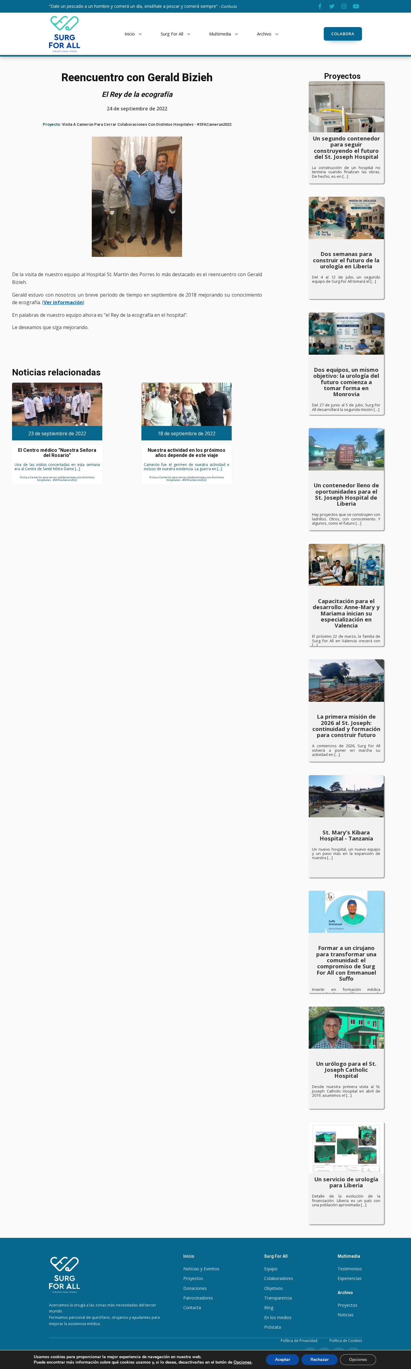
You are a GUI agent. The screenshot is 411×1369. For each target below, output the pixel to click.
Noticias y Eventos (201, 1269)
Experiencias (350, 1278)
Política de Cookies (345, 1340)
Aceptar (282, 1359)
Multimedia (220, 34)
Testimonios (350, 1269)
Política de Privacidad (299, 1340)
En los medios (278, 1317)
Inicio (130, 34)
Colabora (342, 33)
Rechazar (320, 1359)
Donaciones (195, 1288)
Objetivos (273, 1288)
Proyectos (193, 1278)
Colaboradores (278, 1278)
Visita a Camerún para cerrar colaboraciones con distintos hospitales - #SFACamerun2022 (146, 124)
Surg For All (172, 34)
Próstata (272, 1327)
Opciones (242, 1362)
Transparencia (278, 1298)
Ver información (63, 302)
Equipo (270, 1269)
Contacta (192, 1307)
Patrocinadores (198, 1298)
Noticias (346, 1315)
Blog (268, 1307)
